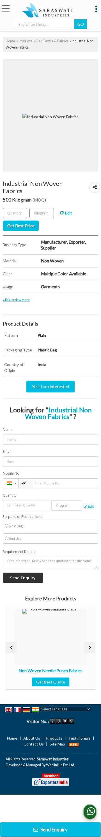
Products (25, 41)
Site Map (57, 744)
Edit (68, 213)
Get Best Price (21, 225)
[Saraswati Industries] (47, 11)
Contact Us (34, 744)
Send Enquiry (54, 830)
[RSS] (74, 744)
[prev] (11, 647)
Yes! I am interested (50, 386)
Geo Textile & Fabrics (52, 41)
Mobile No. (11, 473)
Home (10, 41)
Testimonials (79, 738)
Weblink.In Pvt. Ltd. (60, 765)
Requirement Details (19, 552)
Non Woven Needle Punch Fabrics (44, 670)
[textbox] (45, 24)
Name (7, 429)
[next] (89, 647)
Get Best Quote (43, 682)
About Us (31, 738)
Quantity (9, 495)
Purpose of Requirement (22, 517)
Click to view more (16, 299)
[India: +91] (11, 483)
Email (7, 451)
